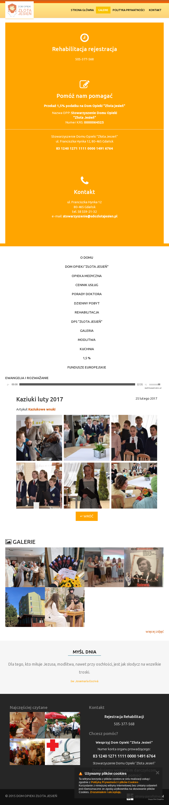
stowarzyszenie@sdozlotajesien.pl (90, 216)
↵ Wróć (86, 516)
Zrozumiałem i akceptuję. (105, 792)
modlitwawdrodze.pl (153, 388)
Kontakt (155, 10)
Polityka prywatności (129, 10)
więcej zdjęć (155, 631)
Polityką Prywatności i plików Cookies (114, 782)
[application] (83, 384)
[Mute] (146, 384)
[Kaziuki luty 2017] (39, 438)
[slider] (155, 384)
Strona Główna (82, 10)
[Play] (8, 384)
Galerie (103, 10)
